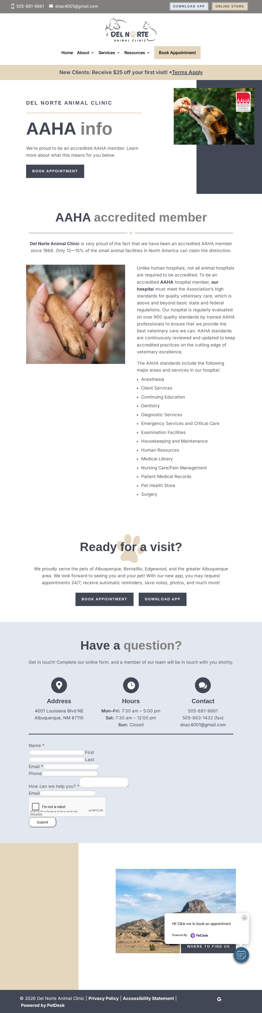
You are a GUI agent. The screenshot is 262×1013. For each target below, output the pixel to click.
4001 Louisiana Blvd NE (59, 710)
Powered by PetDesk (43, 1005)
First (89, 752)
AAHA (166, 282)
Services (107, 52)
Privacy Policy (104, 998)
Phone (35, 773)
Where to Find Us (208, 946)
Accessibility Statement (148, 998)
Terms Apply (187, 72)
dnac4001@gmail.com (76, 6)
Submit (42, 822)
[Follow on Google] (219, 999)
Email (36, 766)
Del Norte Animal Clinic (55, 243)
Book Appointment (177, 52)
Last (89, 759)
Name (37, 745)
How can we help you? (54, 786)
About (83, 52)
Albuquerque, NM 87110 (59, 717)
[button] (241, 954)
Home (67, 52)
